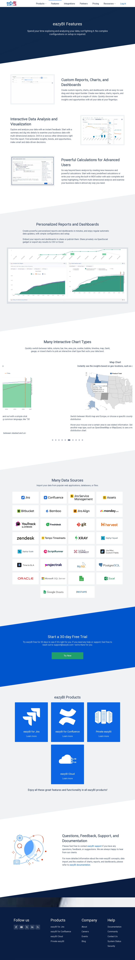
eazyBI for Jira (57, 927)
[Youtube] (21, 927)
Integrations (69, 3)
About (84, 927)
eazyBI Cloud (57, 936)
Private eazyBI (57, 941)
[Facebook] (16, 927)
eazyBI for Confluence (61, 931)
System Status (114, 941)
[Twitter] (27, 927)
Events (85, 936)
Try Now (67, 655)
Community (113, 931)
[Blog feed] (37, 927)
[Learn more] (25, 498)
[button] (52, 440)
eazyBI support (95, 846)
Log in (123, 3)
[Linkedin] (32, 927)
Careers (85, 931)
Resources (109, 3)
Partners (84, 3)
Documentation (114, 927)
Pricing (95, 3)
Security (111, 946)
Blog (84, 941)
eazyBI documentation (80, 865)
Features (55, 3)
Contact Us (113, 936)
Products (40, 3)
